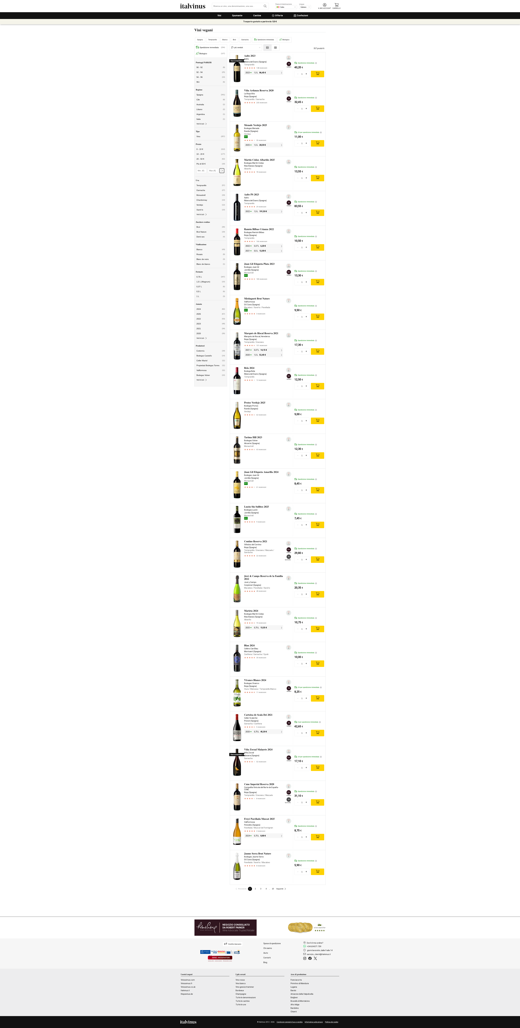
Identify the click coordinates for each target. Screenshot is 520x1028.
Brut (234, 40)
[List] (267, 47)
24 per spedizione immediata (309, 132)
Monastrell (210, 195)
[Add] (317, 74)
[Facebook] (310, 958)
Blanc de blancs (210, 264)
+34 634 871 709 (314, 946)
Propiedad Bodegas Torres (210, 365)
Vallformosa (210, 370)
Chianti (294, 1012)
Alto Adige (295, 1004)
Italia (210, 119)
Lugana (294, 987)
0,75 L (210, 277)
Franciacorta (296, 980)
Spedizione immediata (265, 40)
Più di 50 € (210, 164)
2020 (210, 333)
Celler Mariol (210, 360)
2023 (210, 324)
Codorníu (210, 351)
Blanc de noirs (210, 259)
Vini (219, 15)
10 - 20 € (210, 154)
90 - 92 (210, 67)
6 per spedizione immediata (309, 722)
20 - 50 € (210, 159)
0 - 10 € (210, 149)
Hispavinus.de (187, 994)
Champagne (241, 994)
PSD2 (206, 952)
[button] (324, 6)
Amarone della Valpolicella (302, 994)
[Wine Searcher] (307, 927)
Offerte (279, 15)
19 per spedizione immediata (309, 757)
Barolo (293, 990)
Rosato (210, 254)
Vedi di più (200, 124)
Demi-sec (210, 237)
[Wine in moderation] (220, 959)
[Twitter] (316, 958)
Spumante (237, 15)
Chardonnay (210, 200)
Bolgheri (294, 997)
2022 (210, 319)
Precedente (242, 889)
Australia (210, 104)
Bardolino (295, 1008)
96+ (210, 82)
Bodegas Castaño (210, 356)
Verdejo (210, 205)
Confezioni (302, 15)
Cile (210, 100)
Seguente (279, 889)
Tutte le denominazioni (246, 997)
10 (273, 889)
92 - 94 (210, 72)
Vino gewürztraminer (245, 987)
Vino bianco (241, 983)
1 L (210, 296)
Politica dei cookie (331, 1022)
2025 (210, 314)
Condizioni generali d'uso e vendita (290, 1022)
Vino (210, 136)
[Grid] (276, 47)
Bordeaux (240, 990)
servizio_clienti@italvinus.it (319, 954)
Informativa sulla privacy (314, 1022)
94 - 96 (210, 77)
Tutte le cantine (243, 1001)
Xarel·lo (210, 210)
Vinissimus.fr (186, 983)
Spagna (200, 40)
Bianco (224, 40)
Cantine (257, 15)
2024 (210, 309)
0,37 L (210, 286)
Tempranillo (212, 40)
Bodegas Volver (210, 375)
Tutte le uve (241, 1004)
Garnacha (245, 40)
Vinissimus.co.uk (188, 987)
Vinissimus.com (188, 980)
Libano (210, 109)
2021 (210, 328)
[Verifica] (222, 170)
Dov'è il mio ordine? (315, 943)
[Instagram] (305, 958)
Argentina (210, 114)
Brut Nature (210, 232)
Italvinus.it (185, 990)
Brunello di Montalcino (300, 1001)
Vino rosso (240, 980)
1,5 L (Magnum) (210, 282)
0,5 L (210, 291)
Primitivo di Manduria (300, 983)
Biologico (285, 40)
